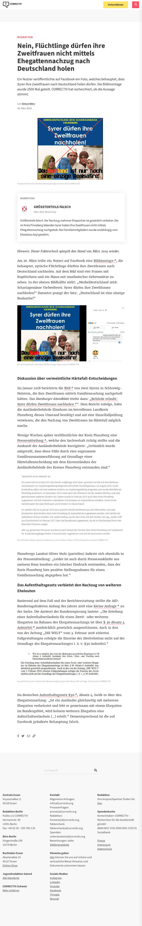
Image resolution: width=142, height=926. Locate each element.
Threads (55, 895)
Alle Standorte (11, 878)
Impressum (103, 845)
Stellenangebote (59, 845)
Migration (25, 37)
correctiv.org (12, 5)
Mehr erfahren (11, 890)
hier (99, 803)
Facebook (55, 890)
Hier (52, 857)
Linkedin (55, 882)
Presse (101, 841)
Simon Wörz (28, 104)
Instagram (56, 878)
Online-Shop (10, 866)
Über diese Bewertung (45, 212)
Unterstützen (115, 5)
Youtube (55, 886)
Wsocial (54, 899)
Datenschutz (104, 849)
